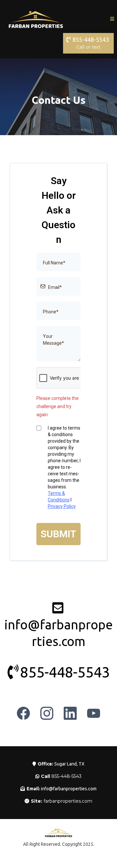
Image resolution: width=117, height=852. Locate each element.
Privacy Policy (62, 506)
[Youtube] (93, 713)
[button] (112, 19)
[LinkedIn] (70, 713)
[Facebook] (23, 713)
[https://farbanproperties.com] (35, 19)
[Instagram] (46, 713)
